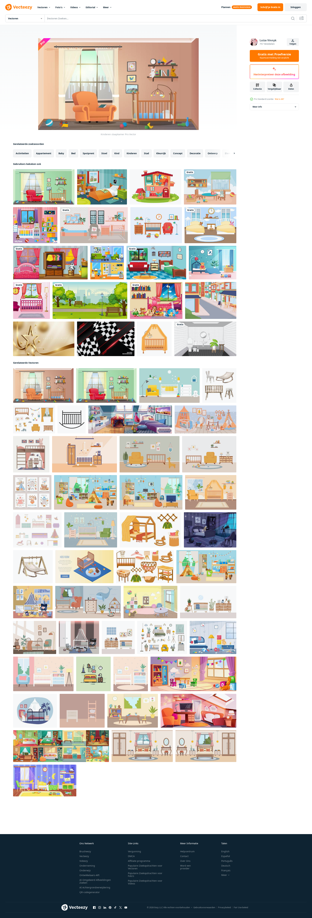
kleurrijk (161, 153)
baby (61, 153)
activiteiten (22, 153)
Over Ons (185, 860)
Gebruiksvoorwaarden (204, 907)
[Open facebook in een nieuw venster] (94, 907)
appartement (43, 153)
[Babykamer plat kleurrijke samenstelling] (35, 225)
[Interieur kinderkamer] (44, 187)
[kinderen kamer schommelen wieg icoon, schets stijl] (72, 419)
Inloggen (296, 7)
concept (177, 153)
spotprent (88, 153)
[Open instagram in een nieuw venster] (99, 907)
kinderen (132, 153)
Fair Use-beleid (241, 907)
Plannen (225, 7)
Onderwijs (85, 870)
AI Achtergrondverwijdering (94, 887)
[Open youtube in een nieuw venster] (125, 907)
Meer (106, 7)
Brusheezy (85, 851)
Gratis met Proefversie (274, 55)
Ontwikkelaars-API (89, 875)
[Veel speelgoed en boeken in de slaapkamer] (156, 300)
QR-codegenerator (89, 892)
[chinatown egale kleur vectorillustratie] (210, 300)
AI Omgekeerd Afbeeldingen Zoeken (95, 881)
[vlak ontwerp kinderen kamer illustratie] (82, 711)
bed (73, 153)
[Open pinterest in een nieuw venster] (110, 907)
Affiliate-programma (139, 860)
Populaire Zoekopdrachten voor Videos (145, 882)
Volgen (292, 43)
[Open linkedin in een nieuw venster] (105, 907)
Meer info (257, 106)
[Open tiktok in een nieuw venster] (115, 907)
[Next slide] (231, 153)
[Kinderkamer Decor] (156, 225)
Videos (74, 7)
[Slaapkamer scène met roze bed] (31, 300)
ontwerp (213, 153)
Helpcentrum (187, 851)
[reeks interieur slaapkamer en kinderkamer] (162, 637)
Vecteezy (84, 856)
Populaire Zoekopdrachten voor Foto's (145, 875)
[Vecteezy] (18, 7)
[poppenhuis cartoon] (155, 187)
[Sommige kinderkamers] (102, 187)
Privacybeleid (224, 907)
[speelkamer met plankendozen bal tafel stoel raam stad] (210, 187)
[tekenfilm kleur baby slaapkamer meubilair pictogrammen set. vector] (37, 529)
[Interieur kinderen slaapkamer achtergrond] (210, 225)
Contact (184, 856)
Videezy (83, 860)
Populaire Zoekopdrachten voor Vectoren (145, 867)
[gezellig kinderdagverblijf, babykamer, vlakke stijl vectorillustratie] (169, 385)
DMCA (131, 856)
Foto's (58, 7)
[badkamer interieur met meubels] (205, 339)
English (225, 851)
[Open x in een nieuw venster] (120, 907)
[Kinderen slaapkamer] (43, 385)
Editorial (90, 7)
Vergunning (134, 851)
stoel (104, 153)
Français (225, 870)
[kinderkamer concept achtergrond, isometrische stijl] (84, 566)
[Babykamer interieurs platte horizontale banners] (107, 262)
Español (225, 856)
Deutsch (225, 865)
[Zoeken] (293, 18)
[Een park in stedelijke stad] (90, 300)
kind (116, 153)
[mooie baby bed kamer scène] (94, 225)
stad (146, 153)
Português (227, 860)
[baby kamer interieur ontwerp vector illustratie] (84, 454)
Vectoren (42, 7)
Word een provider (185, 867)
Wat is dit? (279, 99)
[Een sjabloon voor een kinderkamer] (50, 262)
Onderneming (87, 865)
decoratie (195, 153)
